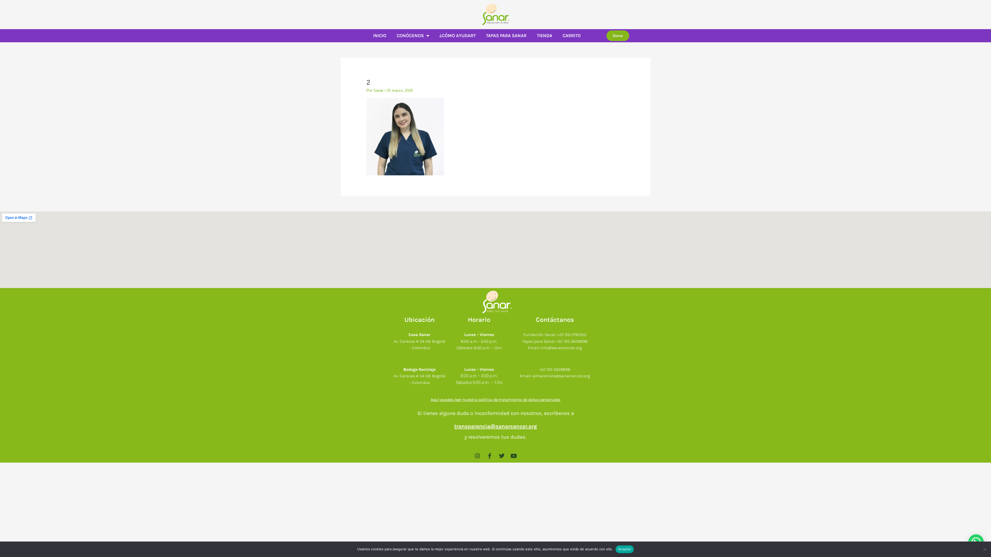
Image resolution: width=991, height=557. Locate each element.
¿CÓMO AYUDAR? (457, 35)
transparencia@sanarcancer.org (495, 426)
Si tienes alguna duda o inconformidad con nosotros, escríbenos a (495, 413)
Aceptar (624, 549)
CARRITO (572, 35)
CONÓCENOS (410, 35)
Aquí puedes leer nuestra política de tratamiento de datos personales (495, 399)
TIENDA (544, 35)
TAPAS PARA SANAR (506, 35)
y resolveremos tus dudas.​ (495, 437)
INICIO (379, 35)
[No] (984, 549)
